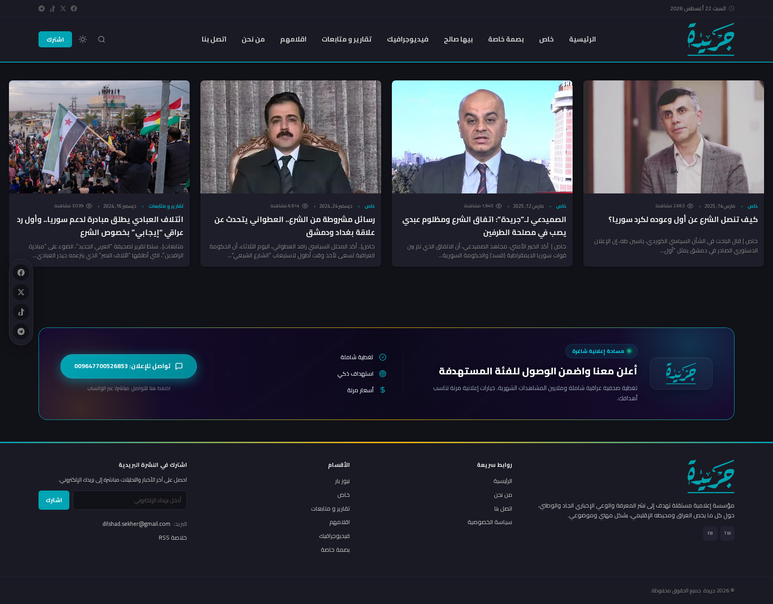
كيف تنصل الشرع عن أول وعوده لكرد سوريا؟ (683, 219)
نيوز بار (342, 480)
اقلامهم (293, 39)
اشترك (55, 39)
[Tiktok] (52, 8)
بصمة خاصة (506, 39)
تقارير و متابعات (347, 39)
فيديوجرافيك (408, 39)
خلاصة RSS (173, 537)
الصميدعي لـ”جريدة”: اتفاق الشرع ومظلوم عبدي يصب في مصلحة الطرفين (484, 225)
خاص (546, 39)
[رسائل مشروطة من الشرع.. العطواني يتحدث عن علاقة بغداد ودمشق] (290, 136)
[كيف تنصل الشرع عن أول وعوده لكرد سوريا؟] (673, 136)
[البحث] (101, 39)
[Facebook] (74, 8)
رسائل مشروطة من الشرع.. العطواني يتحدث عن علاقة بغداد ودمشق (294, 225)
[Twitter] (63, 8)
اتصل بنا (214, 39)
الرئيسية (582, 39)
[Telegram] (41, 8)
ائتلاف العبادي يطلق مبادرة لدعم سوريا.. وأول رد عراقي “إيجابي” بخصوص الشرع (100, 225)
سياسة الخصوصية (489, 521)
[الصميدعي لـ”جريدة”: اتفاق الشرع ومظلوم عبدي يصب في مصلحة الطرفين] (482, 136)
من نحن (253, 39)
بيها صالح (458, 39)
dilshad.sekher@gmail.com (144, 523)
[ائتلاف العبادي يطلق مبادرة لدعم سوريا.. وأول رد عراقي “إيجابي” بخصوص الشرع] (99, 136)
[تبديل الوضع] (83, 39)
